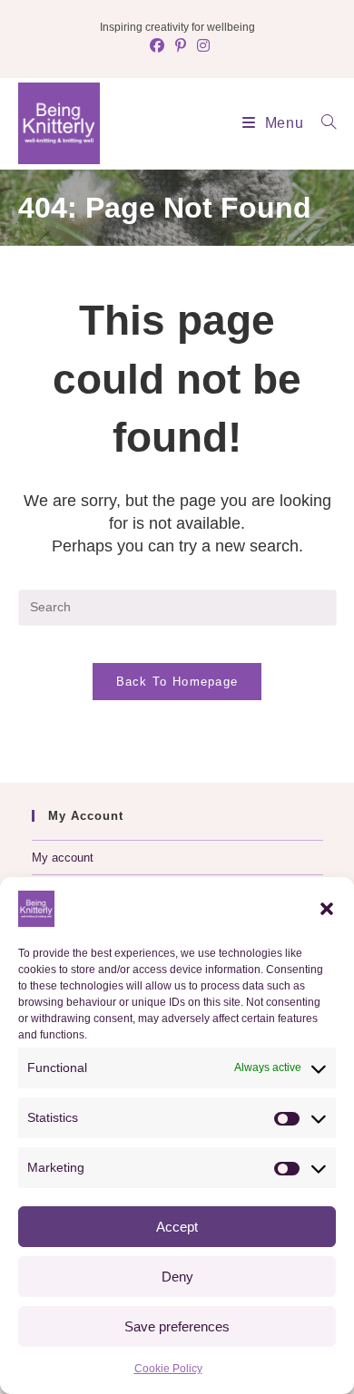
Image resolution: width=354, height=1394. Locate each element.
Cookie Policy (168, 1368)
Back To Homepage (177, 681)
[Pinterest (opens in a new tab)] (181, 46)
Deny (177, 1276)
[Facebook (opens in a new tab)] (157, 46)
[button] (327, 909)
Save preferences (177, 1326)
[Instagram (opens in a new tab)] (201, 46)
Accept (177, 1226)
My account (62, 857)
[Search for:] (322, 123)
